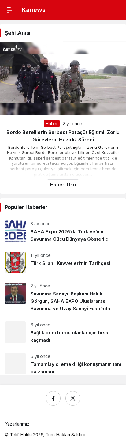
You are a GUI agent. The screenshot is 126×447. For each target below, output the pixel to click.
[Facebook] (53, 398)
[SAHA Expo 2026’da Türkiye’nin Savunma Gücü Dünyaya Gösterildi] (63, 231)
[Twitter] (72, 398)
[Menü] (11, 10)
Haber (51, 123)
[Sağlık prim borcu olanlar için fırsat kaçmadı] (63, 332)
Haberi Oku (63, 184)
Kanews (34, 9)
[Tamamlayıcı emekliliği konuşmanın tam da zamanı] (63, 361)
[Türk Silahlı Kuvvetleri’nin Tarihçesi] (63, 262)
